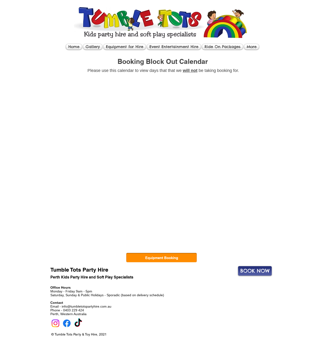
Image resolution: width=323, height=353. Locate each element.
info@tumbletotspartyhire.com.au (86, 306)
